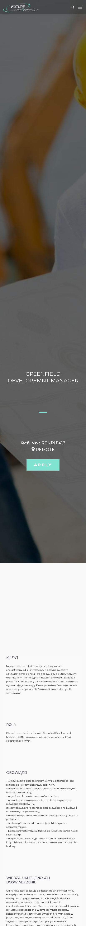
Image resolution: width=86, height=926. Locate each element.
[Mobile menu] (80, 7)
